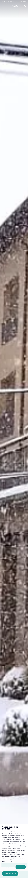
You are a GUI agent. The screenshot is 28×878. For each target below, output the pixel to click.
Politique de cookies (7, 861)
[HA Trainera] (14, 6)
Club (17, 1)
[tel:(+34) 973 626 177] (25, 6)
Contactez (4, 1)
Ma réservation (11, 1)
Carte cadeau (23, 1)
